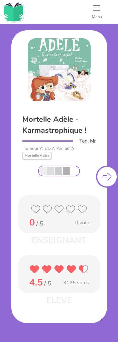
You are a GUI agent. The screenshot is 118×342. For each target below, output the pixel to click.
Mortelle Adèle (37, 155)
